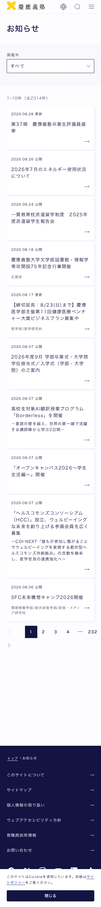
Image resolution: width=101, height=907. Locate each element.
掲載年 (13, 55)
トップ (12, 758)
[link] (9, 632)
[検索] (77, 6)
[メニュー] (91, 6)
